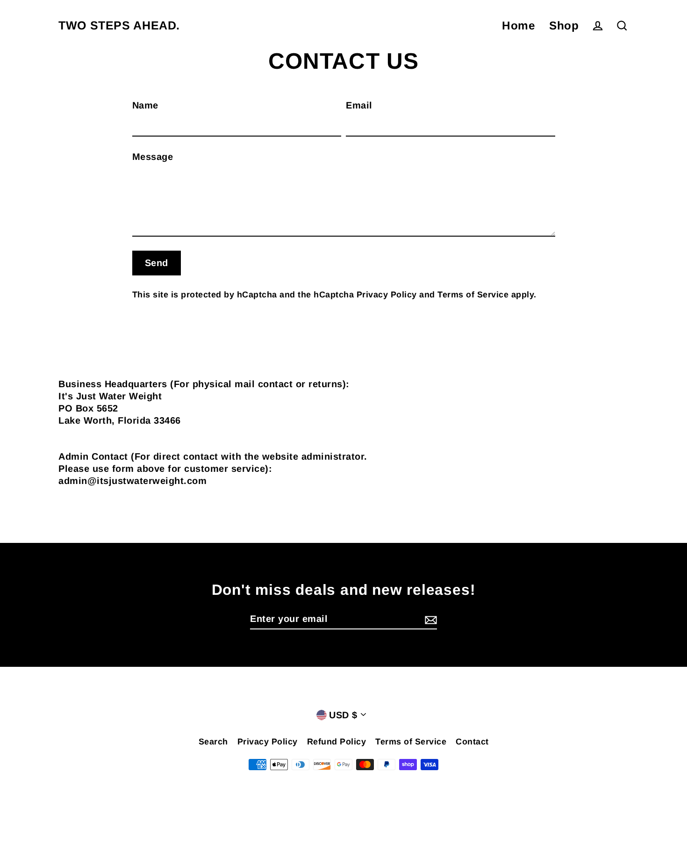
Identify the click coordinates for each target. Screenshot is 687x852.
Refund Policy (336, 741)
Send (156, 263)
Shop (564, 25)
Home (518, 25)
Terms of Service (472, 294)
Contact (472, 741)
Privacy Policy (387, 294)
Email (359, 105)
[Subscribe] (429, 619)
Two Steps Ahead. (119, 25)
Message (152, 157)
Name (145, 105)
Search (213, 741)
